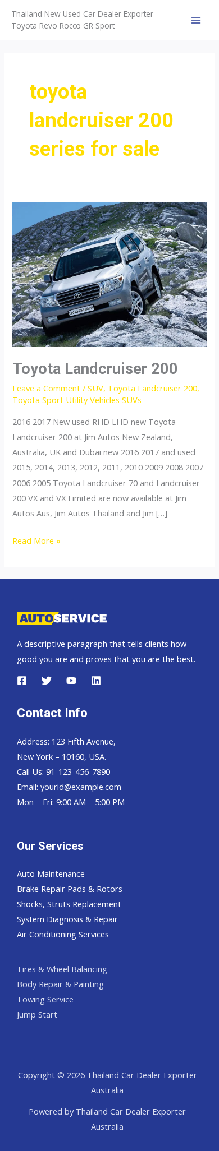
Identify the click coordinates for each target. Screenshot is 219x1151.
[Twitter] (47, 681)
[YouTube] (71, 681)
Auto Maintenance (51, 873)
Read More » (36, 541)
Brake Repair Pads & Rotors (69, 888)
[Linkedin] (96, 681)
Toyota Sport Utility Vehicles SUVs (77, 399)
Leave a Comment (46, 388)
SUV (95, 388)
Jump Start (37, 1014)
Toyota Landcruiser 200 (95, 369)
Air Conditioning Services (63, 934)
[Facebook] (22, 681)
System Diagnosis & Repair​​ (67, 919)
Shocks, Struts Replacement (69, 903)
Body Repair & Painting (60, 984)
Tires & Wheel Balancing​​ (62, 968)
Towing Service (45, 999)
